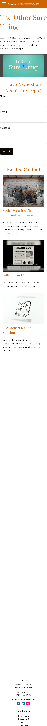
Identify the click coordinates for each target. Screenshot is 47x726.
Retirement (23, 716)
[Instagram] (28, 703)
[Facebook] (18, 703)
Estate (23, 722)
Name (3, 96)
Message (5, 127)
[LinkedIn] (23, 703)
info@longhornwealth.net (23, 699)
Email (3, 112)
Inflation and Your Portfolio (23, 275)
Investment (23, 719)
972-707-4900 (26, 685)
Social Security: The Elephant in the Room (19, 212)
